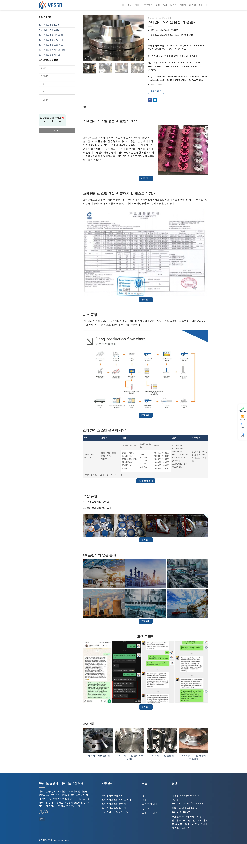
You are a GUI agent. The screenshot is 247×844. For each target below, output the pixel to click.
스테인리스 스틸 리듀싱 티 (51, 40)
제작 (158, 5)
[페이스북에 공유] (150, 100)
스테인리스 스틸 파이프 (49, 55)
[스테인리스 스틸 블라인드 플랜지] (129, 740)
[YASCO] (50, 5)
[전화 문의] (45, 812)
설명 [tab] (85, 107)
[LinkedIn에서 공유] (155, 100)
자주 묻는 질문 (196, 5)
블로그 (173, 5)
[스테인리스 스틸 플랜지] (162, 740)
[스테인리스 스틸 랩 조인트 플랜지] (193, 740)
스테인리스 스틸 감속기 (49, 30)
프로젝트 (148, 5)
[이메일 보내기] (41, 812)
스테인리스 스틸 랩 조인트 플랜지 (193, 757)
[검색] (207, 5)
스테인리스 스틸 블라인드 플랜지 (130, 757)
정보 (129, 5)
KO (41, 819)
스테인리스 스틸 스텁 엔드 (51, 45)
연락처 (183, 5)
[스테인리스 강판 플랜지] (98, 740)
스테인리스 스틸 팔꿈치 (49, 25)
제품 (137, 5)
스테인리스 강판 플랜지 (98, 756)
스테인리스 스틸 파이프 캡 (51, 35)
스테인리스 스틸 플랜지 (49, 59)
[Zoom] (86, 58)
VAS (165, 5)
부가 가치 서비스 (150, 804)
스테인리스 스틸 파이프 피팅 (52, 50)
